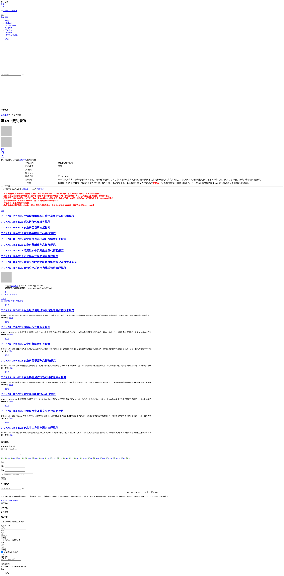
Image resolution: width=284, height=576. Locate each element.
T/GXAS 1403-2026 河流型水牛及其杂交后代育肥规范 (32, 250)
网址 (2, 470)
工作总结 (8, 30)
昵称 (2, 462)
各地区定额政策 (11, 35)
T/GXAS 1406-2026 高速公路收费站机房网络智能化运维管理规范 (39, 262)
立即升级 (40, 189)
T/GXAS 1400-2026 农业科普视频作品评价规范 (28, 233)
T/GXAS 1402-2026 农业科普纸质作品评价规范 (28, 244)
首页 (7, 21)
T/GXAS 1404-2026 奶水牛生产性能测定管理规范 (29, 256)
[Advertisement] (71, 55)
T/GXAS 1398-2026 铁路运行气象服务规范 (25, 221)
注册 (2, 7)
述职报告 (8, 33)
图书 (6, 115)
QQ (2, 474)
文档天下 (14, 286)
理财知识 (8, 23)
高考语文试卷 (10, 26)
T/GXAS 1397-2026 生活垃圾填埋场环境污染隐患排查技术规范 (37, 216)
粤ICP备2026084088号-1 (10, 500)
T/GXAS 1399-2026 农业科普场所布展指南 (25, 227)
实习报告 (8, 28)
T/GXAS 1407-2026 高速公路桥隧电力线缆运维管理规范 (33, 267)
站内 (7, 39)
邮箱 (2, 466)
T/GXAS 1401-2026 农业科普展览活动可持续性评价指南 (33, 239)
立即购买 (24, 189)
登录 (2, 4)
